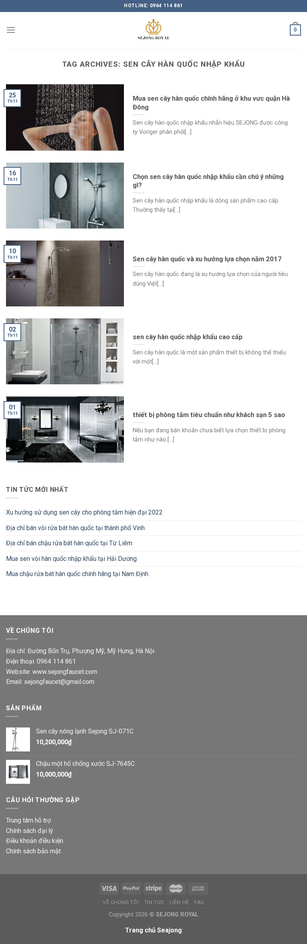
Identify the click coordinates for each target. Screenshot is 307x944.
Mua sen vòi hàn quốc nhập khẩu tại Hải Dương (71, 558)
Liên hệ (179, 902)
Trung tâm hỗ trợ (28, 820)
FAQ (199, 902)
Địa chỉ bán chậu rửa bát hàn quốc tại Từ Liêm (69, 543)
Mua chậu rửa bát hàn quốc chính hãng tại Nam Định (77, 574)
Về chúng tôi (121, 902)
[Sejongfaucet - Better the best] (153, 30)
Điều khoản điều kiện (34, 841)
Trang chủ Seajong (153, 930)
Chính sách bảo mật (33, 851)
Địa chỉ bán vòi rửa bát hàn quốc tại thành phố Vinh (75, 528)
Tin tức (154, 902)
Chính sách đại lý (29, 831)
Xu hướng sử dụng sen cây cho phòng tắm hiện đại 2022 (84, 512)
